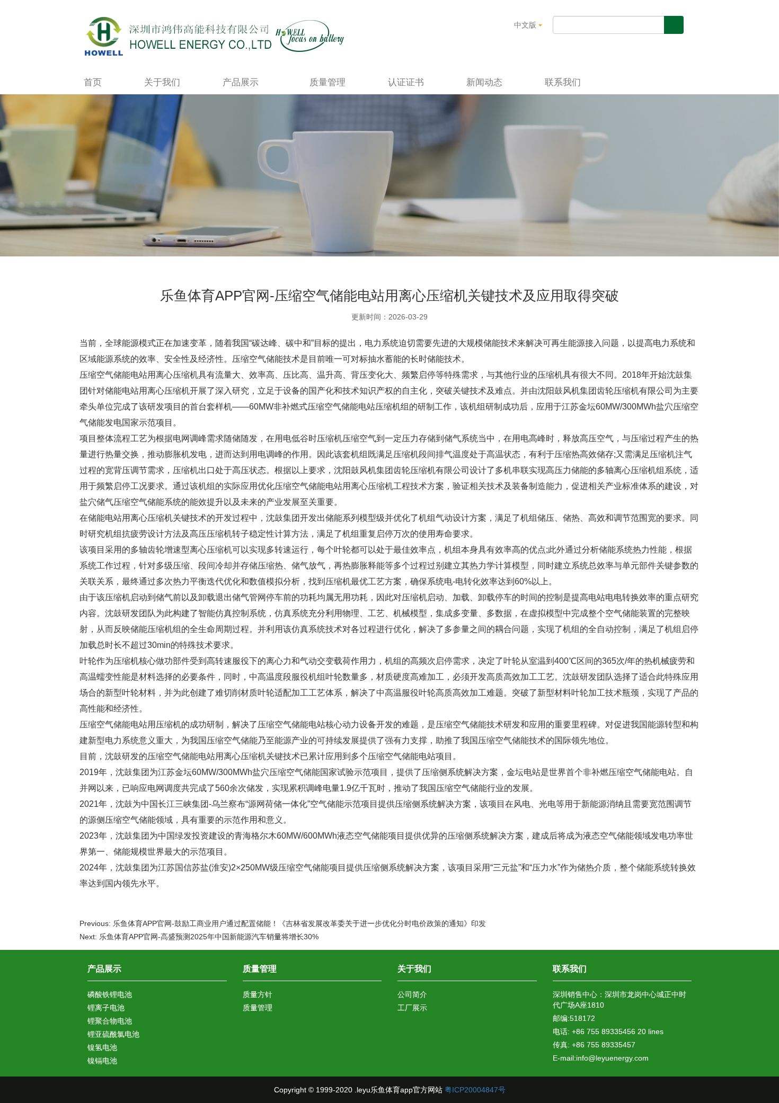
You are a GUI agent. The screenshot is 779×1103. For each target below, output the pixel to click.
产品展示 (242, 82)
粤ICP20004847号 (475, 1090)
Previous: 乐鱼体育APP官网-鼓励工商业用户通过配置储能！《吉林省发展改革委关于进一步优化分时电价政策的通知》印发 (282, 923)
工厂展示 (412, 1007)
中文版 (526, 25)
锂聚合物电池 (109, 1021)
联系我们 (563, 82)
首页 (93, 82)
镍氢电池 (102, 1047)
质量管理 (327, 82)
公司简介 (412, 994)
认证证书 (406, 82)
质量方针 (257, 994)
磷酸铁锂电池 (109, 994)
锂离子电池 (106, 1007)
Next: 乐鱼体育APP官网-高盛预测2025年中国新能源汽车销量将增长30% (198, 936)
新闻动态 (484, 82)
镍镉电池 (102, 1060)
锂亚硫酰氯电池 (113, 1034)
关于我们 (162, 82)
